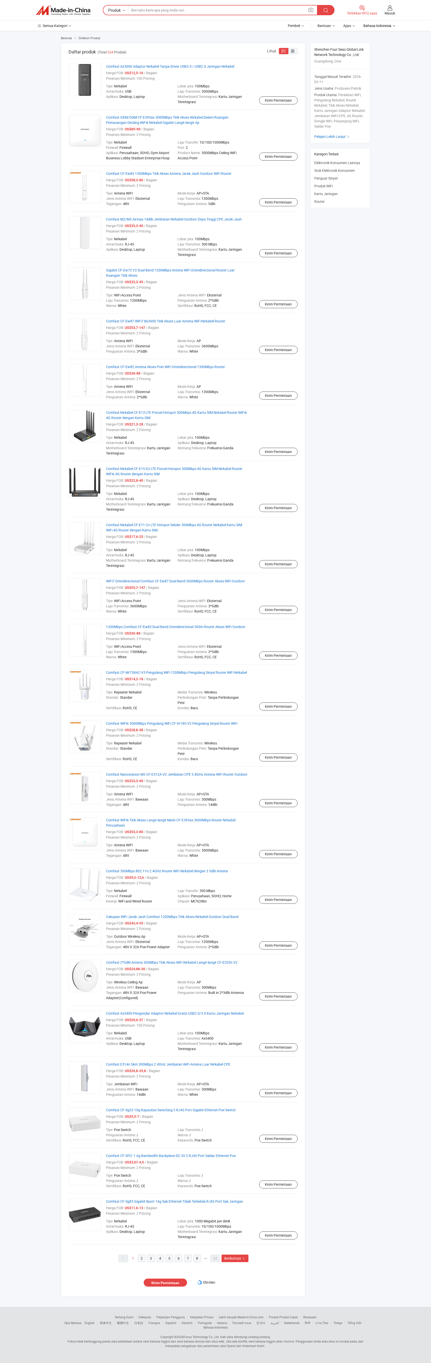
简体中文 (106, 1323)
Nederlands (292, 1323)
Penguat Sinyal (325, 178)
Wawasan (310, 1317)
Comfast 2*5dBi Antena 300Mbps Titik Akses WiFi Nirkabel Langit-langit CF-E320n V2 (171, 962)
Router (319, 201)
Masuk (390, 13)
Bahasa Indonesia (216, 1327)
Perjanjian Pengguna (170, 1317)
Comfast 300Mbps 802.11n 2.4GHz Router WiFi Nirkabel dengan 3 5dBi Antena (167, 871)
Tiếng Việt (354, 1323)
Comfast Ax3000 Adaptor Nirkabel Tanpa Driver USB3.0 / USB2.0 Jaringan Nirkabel (170, 66)
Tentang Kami (123, 1317)
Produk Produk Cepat (283, 1317)
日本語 (138, 1323)
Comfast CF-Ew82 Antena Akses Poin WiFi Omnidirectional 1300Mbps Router (165, 366)
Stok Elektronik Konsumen (334, 170)
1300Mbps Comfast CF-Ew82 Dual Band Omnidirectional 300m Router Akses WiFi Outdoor (175, 626)
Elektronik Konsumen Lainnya (337, 162)
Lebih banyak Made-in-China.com (241, 1317)
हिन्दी (307, 1323)
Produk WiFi (323, 186)
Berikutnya (235, 1258)
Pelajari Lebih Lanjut (332, 136)
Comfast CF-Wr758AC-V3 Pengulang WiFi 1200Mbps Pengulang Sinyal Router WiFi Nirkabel (176, 672)
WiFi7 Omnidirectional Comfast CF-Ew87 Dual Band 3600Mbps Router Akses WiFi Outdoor (175, 581)
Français (154, 1323)
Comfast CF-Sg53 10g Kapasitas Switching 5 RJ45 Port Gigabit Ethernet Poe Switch (171, 1110)
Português (205, 1323)
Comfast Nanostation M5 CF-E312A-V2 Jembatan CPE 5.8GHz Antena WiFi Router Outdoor (176, 774)
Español (170, 1323)
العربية (275, 1323)
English (90, 1323)
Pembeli (294, 25)
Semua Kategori (55, 25)
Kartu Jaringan (326, 193)
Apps (347, 25)
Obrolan (209, 1282)
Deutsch (187, 1323)
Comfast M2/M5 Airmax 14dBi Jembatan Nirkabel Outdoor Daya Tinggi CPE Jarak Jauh (174, 219)
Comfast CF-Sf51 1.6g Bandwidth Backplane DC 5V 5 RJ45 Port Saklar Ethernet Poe (171, 1155)
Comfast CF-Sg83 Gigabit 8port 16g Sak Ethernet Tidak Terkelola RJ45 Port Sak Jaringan (174, 1201)
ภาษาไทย (322, 1323)
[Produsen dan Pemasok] (63, 10)
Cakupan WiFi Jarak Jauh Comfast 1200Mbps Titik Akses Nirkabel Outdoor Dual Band (172, 916)
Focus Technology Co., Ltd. (201, 1337)
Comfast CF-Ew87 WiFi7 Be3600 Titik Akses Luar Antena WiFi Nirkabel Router (165, 321)
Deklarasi (145, 1317)
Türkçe (337, 1323)
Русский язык (241, 1323)
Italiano (222, 1323)
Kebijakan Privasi (202, 1317)
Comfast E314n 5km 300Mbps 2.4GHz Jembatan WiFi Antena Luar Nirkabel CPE (168, 1064)
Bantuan (324, 25)
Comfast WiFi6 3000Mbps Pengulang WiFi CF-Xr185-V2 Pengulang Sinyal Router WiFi (171, 723)
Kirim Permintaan (278, 100)
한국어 (260, 1323)
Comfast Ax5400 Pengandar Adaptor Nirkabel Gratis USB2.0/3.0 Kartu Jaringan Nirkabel (175, 1013)
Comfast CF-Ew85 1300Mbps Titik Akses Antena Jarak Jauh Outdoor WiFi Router (168, 173)
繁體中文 (123, 1323)
